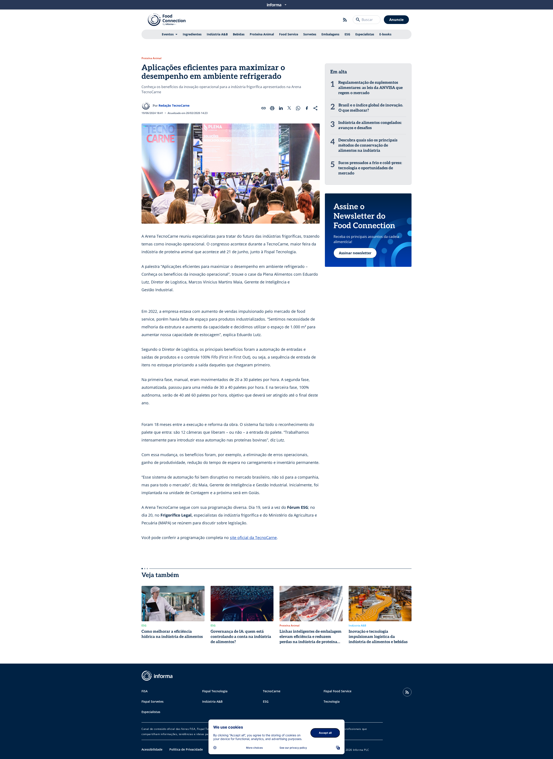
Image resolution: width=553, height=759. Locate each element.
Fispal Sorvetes (152, 701)
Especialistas (364, 34)
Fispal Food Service (337, 691)
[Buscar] (358, 19)
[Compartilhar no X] (289, 108)
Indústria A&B (217, 34)
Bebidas (239, 34)
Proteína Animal (262, 34)
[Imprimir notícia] (272, 108)
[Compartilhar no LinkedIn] (280, 108)
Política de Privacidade (186, 749)
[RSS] (345, 19)
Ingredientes (192, 34)
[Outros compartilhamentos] (315, 108)
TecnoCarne (271, 691)
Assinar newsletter (355, 253)
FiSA (144, 691)
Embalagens (330, 34)
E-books (385, 34)
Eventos (168, 34)
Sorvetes (309, 34)
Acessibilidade (151, 749)
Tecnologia (332, 701)
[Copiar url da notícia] (263, 108)
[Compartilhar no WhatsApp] (298, 108)
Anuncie (396, 19)
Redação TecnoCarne (174, 105)
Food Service (288, 34)
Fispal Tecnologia (214, 691)
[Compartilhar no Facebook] (306, 108)
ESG (347, 34)
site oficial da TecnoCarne (253, 537)
